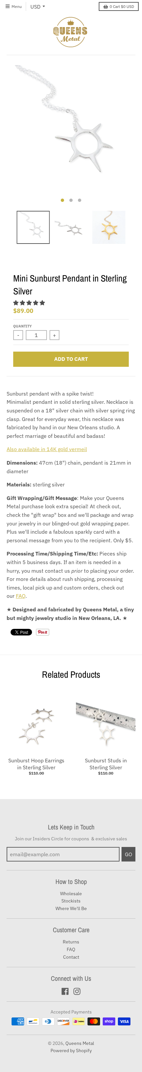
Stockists (71, 901)
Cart (122, 6)
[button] (29, 302)
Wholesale (71, 894)
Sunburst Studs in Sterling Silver (106, 764)
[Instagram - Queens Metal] (77, 991)
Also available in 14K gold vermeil (47, 449)
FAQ (20, 596)
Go (128, 854)
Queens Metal (79, 1043)
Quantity (22, 326)
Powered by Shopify (71, 1050)
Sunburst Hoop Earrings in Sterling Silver (36, 764)
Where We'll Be (71, 908)
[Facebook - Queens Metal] (65, 991)
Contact (71, 957)
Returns (71, 942)
